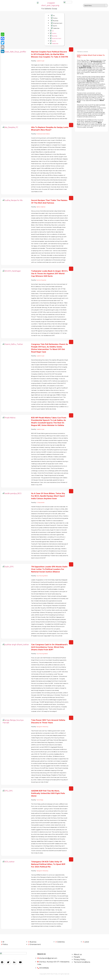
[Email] (2, 47)
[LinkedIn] (2, 51)
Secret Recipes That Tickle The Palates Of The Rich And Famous (49, 201)
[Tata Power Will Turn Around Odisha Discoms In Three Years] (16, 725)
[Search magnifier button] (106, 5)
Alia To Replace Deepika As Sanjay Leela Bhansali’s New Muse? (49, 128)
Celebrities (56, 28)
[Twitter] (8, 962)
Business (55, 20)
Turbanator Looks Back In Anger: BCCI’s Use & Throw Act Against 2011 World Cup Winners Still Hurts (49, 273)
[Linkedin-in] (14, 962)
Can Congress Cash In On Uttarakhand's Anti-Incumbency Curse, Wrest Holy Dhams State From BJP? (49, 647)
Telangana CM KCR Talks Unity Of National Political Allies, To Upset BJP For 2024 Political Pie (48, 864)
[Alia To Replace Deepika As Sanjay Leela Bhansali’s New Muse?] (16, 133)
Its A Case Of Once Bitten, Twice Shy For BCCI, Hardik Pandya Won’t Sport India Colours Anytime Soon (48, 496)
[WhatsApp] (2, 34)
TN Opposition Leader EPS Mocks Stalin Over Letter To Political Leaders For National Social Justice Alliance (49, 569)
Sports (55, 25)
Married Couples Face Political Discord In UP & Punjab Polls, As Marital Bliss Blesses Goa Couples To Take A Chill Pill (49, 54)
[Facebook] (2, 962)
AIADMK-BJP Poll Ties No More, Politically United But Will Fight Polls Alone (48, 793)
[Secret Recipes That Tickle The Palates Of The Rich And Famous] (16, 206)
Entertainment (57, 23)
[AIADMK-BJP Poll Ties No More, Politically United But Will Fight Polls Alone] (16, 796)
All (54, 15)
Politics (55, 18)
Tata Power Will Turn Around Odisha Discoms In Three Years (48, 721)
